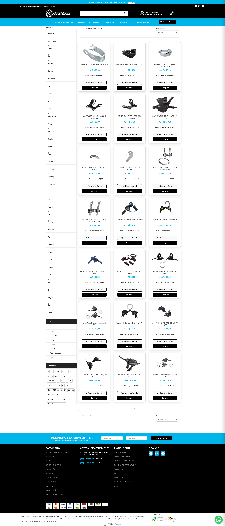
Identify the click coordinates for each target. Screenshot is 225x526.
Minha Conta (120, 478)
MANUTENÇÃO (51, 490)
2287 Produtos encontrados (92, 28)
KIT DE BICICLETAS (53, 465)
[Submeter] (125, 13)
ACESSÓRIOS (51, 473)
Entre (147, 14)
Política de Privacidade (125, 465)
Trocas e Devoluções (124, 461)
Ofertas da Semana (167, 22)
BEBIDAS (49, 461)
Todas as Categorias (63, 22)
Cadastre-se (157, 14)
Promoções (51, 469)
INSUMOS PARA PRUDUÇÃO (57, 452)
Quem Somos (120, 452)
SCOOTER (50, 457)
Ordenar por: (161, 28)
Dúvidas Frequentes (123, 482)
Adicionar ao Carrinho (95, 83)
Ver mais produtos (129, 409)
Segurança (119, 469)
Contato (118, 486)
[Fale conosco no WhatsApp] (219, 520)
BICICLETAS (50, 486)
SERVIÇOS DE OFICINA (55, 494)
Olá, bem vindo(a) (151, 12)
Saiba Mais (131, 2)
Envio (116, 473)
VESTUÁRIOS (51, 482)
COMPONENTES (52, 478)
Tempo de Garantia (123, 457)
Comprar (94, 88)
